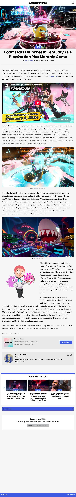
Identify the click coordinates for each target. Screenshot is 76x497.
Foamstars (53, 76)
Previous (4, 388)
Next (72, 388)
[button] (72, 148)
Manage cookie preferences (38, 425)
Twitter (71, 355)
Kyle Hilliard (28, 61)
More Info (66, 342)
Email (68, 355)
